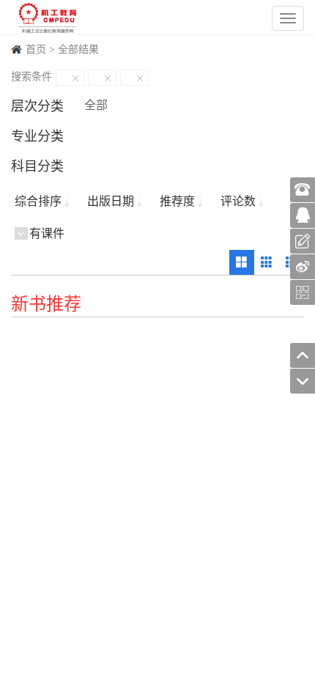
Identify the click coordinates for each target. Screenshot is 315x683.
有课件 (46, 233)
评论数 (238, 201)
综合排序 (38, 201)
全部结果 (78, 49)
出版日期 (110, 201)
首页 (36, 49)
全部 (96, 105)
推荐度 (177, 201)
